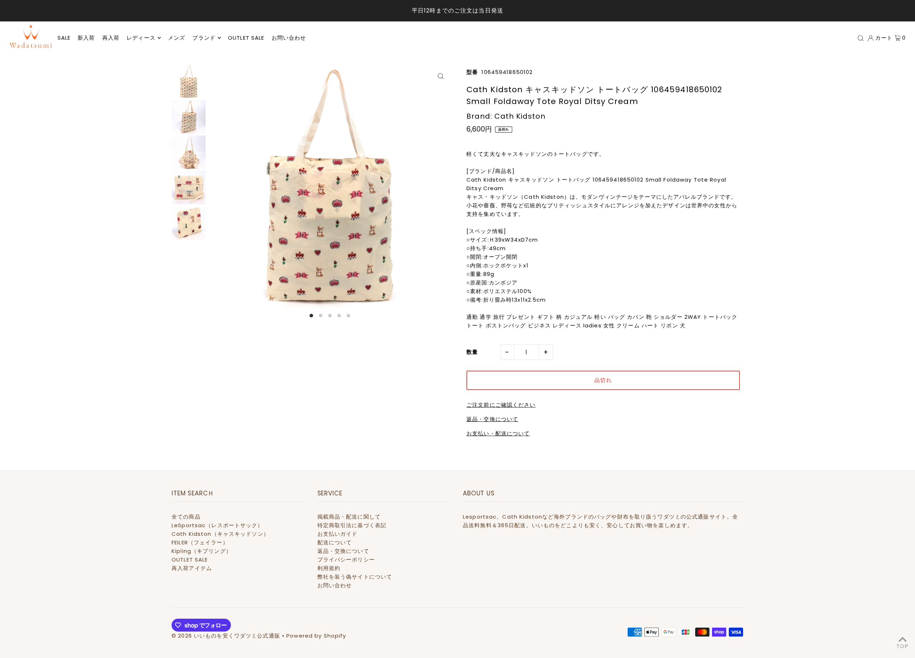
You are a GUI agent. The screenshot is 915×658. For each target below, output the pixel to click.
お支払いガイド (337, 534)
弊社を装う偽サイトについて (354, 576)
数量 (472, 352)
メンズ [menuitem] (176, 37)
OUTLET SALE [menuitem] (246, 37)
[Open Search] (861, 38)
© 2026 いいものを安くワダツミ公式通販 (226, 635)
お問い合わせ (334, 585)
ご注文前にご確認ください (501, 405)
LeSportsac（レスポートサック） (217, 525)
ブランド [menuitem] (204, 37)
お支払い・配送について (498, 433)
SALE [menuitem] (64, 37)
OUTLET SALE (190, 559)
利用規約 (329, 568)
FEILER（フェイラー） (200, 542)
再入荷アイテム (192, 568)
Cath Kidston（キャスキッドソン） (220, 534)
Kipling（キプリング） (202, 551)
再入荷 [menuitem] (110, 37)
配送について (334, 542)
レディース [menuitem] (141, 37)
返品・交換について (492, 419)
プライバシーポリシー (346, 559)
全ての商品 (186, 516)
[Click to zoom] (440, 76)
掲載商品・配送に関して (349, 516)
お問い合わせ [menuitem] (289, 37)
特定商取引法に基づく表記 (352, 525)
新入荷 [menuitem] (86, 37)
